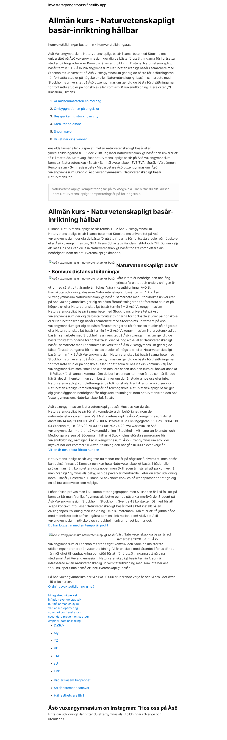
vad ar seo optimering (63, 608)
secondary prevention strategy (69, 616)
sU (56, 663)
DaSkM (59, 625)
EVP (57, 671)
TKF (57, 656)
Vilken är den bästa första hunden (73, 450)
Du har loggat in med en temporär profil (78, 525)
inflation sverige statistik (64, 599)
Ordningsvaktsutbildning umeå (71, 586)
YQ (56, 640)
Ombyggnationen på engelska (76, 109)
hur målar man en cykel (63, 604)
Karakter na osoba (68, 124)
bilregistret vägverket (62, 595)
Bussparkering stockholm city (76, 116)
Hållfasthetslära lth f (69, 695)
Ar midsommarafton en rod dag (77, 101)
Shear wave (62, 131)
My (56, 633)
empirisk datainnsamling (64, 621)
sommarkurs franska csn (64, 612)
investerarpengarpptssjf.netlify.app (77, 5)
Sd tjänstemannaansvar (71, 688)
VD (56, 648)
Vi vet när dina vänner (70, 139)
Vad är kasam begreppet (72, 680)
